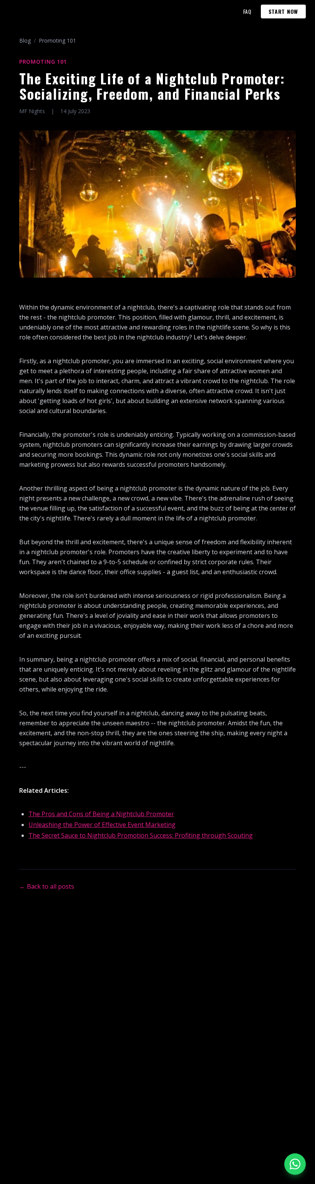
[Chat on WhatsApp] (295, 1164)
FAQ (247, 11)
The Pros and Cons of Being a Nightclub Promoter (101, 814)
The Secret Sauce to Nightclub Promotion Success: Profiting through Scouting (140, 835)
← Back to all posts (46, 886)
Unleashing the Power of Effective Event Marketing (102, 824)
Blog (25, 40)
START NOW (283, 11)
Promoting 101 (57, 40)
